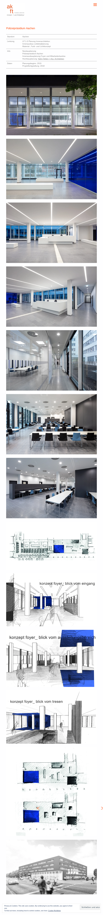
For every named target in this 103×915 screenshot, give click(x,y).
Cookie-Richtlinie (54, 911)
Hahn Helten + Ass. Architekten (51, 59)
